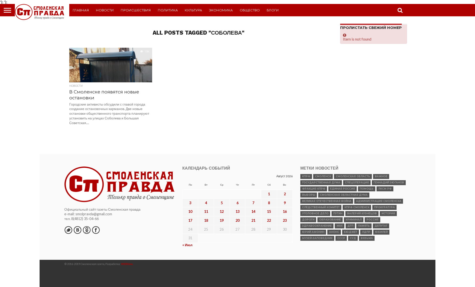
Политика (168, 10)
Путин (337, 213)
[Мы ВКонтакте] (77, 230)
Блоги (273, 10)
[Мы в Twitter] (68, 230)
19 (222, 220)
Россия (372, 219)
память (364, 225)
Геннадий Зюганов (389, 182)
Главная (81, 10)
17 (190, 220)
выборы (308, 195)
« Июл (187, 245)
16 (285, 211)
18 (206, 220)
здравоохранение (317, 225)
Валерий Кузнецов (362, 213)
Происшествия (136, 10)
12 (222, 211)
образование (330, 219)
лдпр (366, 232)
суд (353, 238)
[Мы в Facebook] (96, 230)
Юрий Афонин (313, 232)
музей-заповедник (317, 238)
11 (206, 211)
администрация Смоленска (378, 201)
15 (269, 211)
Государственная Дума (321, 182)
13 (237, 211)
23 (285, 220)
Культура (193, 10)
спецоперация (357, 182)
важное (381, 176)
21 (253, 220)
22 (269, 220)
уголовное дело (315, 213)
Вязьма (367, 238)
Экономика (221, 10)
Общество (250, 10)
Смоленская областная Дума (344, 195)
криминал (354, 219)
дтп (350, 225)
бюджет (350, 232)
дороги (308, 219)
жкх (339, 225)
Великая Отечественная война (326, 201)
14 (253, 211)
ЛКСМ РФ (385, 188)
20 (237, 220)
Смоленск (323, 176)
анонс (334, 232)
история (388, 213)
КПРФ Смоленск (356, 207)
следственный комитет (321, 207)
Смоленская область (353, 176)
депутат (381, 225)
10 (190, 211)
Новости (105, 10)
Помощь (367, 188)
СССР (341, 238)
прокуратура (384, 207)
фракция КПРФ (313, 188)
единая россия (342, 188)
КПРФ (306, 176)
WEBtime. (127, 263)
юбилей (381, 232)
